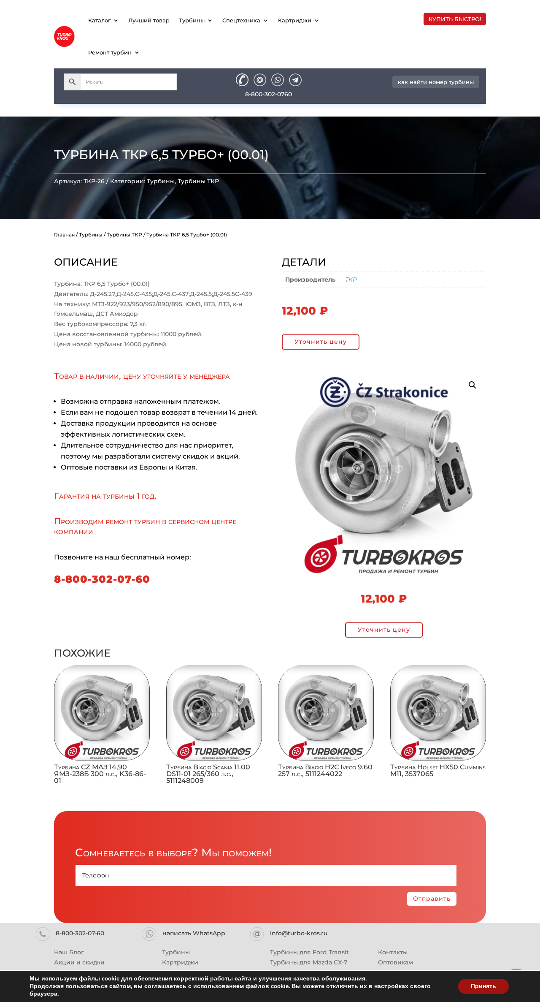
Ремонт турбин (110, 52)
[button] (472, 385)
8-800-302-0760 (268, 94)
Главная (64, 234)
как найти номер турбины (436, 82)
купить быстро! (455, 19)
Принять (483, 986)
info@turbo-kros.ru (298, 933)
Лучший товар (149, 20)
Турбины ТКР (198, 181)
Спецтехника (241, 20)
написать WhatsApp (193, 933)
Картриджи (294, 20)
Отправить (432, 898)
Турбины (192, 20)
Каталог (99, 20)
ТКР (351, 279)
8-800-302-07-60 (102, 579)
